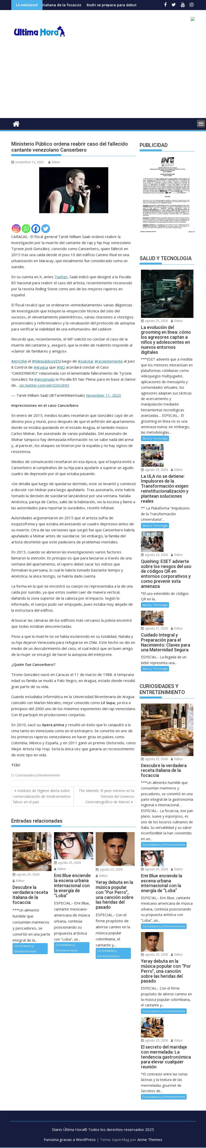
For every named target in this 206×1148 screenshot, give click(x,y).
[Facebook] (35, 228)
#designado (44, 379)
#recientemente (109, 361)
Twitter (61, 276)
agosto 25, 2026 (27, 874)
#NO (61, 367)
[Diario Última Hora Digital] (16, 123)
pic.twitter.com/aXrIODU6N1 (45, 385)
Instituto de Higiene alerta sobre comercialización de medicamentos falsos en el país (42, 796)
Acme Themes (149, 1139)
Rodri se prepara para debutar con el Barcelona (105, 5)
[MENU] (201, 123)
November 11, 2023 (103, 395)
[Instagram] (16, 228)
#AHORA (19, 361)
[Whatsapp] (26, 228)
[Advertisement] (103, 80)
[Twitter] (45, 228)
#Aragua (41, 367)
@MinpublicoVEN (46, 361)
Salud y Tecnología (155, 438)
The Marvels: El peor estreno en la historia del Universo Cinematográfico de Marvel (106, 796)
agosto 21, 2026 (156, 628)
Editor (56, 162)
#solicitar (86, 361)
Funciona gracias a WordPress (70, 1139)
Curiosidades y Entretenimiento (37, 775)
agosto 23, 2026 (111, 869)
